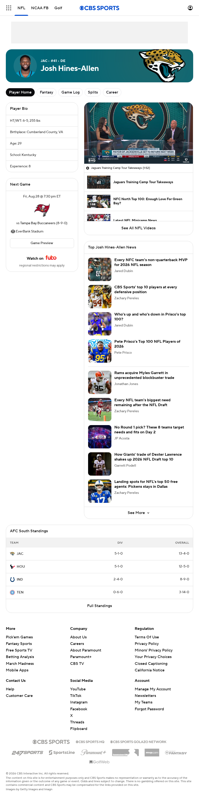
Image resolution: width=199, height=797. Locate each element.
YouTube (78, 689)
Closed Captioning (151, 663)
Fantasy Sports (19, 643)
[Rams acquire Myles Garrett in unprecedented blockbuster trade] (99, 382)
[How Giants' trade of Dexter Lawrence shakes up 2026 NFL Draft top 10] (99, 464)
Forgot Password (149, 709)
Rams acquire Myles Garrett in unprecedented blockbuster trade (144, 375)
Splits (93, 92)
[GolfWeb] (99, 762)
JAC (20, 554)
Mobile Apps (17, 670)
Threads (77, 722)
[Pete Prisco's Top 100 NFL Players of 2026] (99, 351)
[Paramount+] (93, 751)
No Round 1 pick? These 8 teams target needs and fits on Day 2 (149, 429)
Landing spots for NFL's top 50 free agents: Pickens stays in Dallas (146, 484)
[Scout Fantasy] (176, 752)
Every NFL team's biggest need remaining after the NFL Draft (142, 402)
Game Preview (42, 243)
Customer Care (19, 695)
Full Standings (99, 605)
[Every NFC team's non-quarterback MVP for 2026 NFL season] (99, 269)
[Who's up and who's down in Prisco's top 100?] (99, 323)
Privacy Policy (147, 643)
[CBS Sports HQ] (90, 741)
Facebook (78, 709)
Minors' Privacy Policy (154, 650)
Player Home (20, 92)
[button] (9, 8)
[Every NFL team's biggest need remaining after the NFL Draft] (99, 409)
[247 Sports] (27, 751)
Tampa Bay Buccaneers (37, 223)
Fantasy (46, 92)
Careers (77, 643)
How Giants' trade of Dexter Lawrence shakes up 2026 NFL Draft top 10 (148, 457)
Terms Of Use (147, 637)
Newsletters (145, 695)
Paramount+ (80, 656)
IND (20, 579)
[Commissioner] (125, 750)
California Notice (150, 670)
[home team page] (42, 210)
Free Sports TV (19, 650)
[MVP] (152, 750)
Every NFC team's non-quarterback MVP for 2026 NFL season (151, 262)
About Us (78, 637)
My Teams (143, 702)
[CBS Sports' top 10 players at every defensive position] (99, 296)
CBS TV (77, 663)
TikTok (75, 695)
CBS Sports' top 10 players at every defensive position (145, 289)
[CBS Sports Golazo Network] (138, 741)
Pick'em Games (19, 637)
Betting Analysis (20, 656)
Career (112, 92)
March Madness (20, 663)
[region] (138, 133)
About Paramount (85, 650)
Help (10, 689)
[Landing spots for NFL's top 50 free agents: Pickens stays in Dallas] (99, 491)
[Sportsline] (62, 751)
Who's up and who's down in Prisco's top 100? (150, 316)
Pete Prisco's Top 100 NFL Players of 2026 (147, 344)
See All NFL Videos (138, 228)
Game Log (70, 92)
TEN (20, 592)
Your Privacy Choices (153, 656)
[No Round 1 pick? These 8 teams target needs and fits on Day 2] (99, 436)
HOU (21, 567)
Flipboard (78, 728)
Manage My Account (153, 689)
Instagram (79, 702)
